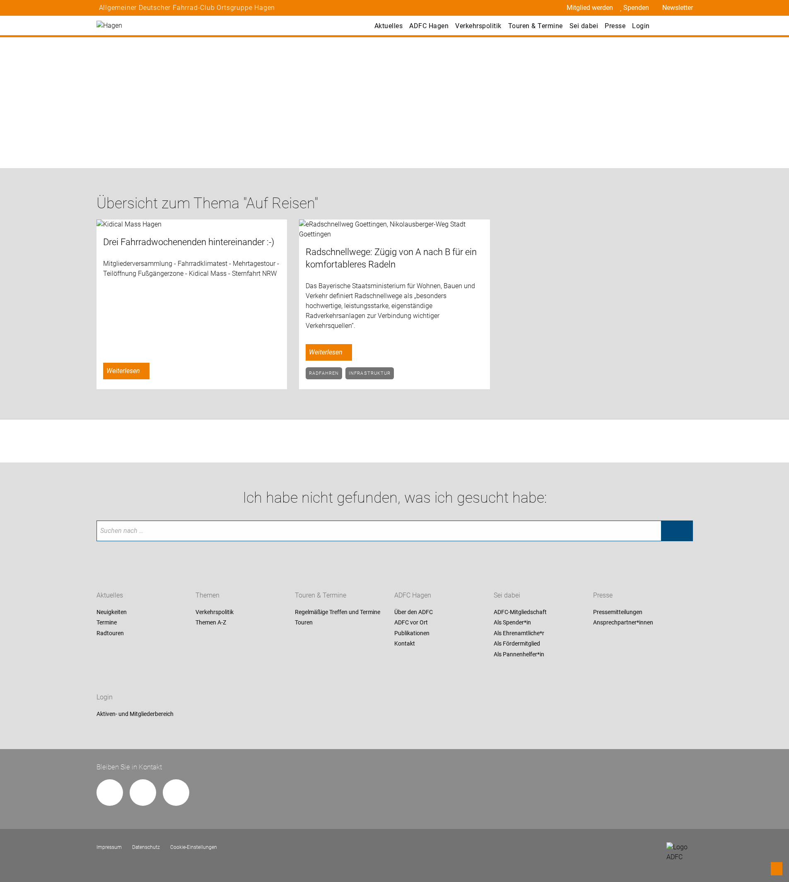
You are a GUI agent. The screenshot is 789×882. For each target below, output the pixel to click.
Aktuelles (388, 26)
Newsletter (677, 8)
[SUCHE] (684, 26)
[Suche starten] (676, 531)
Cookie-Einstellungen (193, 847)
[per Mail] (110, 792)
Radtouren (110, 633)
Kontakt (404, 644)
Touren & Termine (535, 26)
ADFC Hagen (429, 26)
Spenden (636, 8)
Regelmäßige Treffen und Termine (337, 612)
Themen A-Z (210, 622)
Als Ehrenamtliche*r (519, 633)
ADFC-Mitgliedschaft (520, 612)
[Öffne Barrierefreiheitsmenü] (665, 26)
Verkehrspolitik (478, 26)
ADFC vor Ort (411, 622)
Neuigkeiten (112, 612)
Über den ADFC (413, 612)
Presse (615, 26)
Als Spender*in (512, 622)
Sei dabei (583, 26)
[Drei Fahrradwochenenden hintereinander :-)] (192, 224)
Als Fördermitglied (517, 644)
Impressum (109, 847)
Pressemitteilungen (617, 612)
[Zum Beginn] (776, 868)
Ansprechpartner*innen (623, 622)
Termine (107, 622)
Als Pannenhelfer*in (519, 654)
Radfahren (324, 373)
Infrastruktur (370, 373)
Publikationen (411, 633)
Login (641, 26)
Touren (304, 622)
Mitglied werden (590, 8)
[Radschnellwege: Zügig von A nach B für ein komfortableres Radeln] (394, 229)
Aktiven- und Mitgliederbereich (135, 714)
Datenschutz (146, 847)
